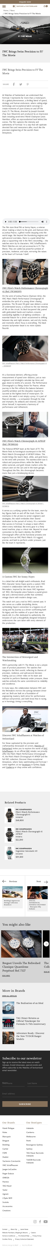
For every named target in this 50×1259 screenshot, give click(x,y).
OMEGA (6, 1177)
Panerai (6, 1181)
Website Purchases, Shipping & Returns (15, 1233)
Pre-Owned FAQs (23, 1236)
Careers (33, 1233)
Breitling (6, 1144)
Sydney (29, 1149)
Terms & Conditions (8, 1236)
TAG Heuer (7, 1186)
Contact (4, 1229)
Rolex (5, 1132)
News (12, 10)
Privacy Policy (37, 1236)
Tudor (5, 1190)
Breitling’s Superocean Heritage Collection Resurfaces (12, 903)
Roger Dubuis (8, 1173)
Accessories (7, 1206)
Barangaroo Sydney (34, 1144)
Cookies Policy (7, 1239)
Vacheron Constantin (12, 1161)
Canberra (10, 767)
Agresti (5, 1194)
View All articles (9, 996)
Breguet (6, 1140)
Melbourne (31, 1136)
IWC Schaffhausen (10, 1165)
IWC (28, 751)
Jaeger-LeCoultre (10, 1169)
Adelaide (30, 1128)
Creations (7, 1210)
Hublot (5, 1157)
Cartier (5, 1149)
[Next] (46, 943)
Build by (27, 1245)
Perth (42, 764)
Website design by (10, 1245)
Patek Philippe (8, 1128)
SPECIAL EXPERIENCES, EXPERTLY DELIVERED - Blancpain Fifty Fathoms (37, 905)
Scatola (6, 1202)
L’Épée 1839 (7, 1198)
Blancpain (7, 1136)
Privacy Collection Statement (24, 1239)
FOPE (5, 1153)
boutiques (26, 764)
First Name (7, 1083)
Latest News (24, 1229)
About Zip (14, 1229)
